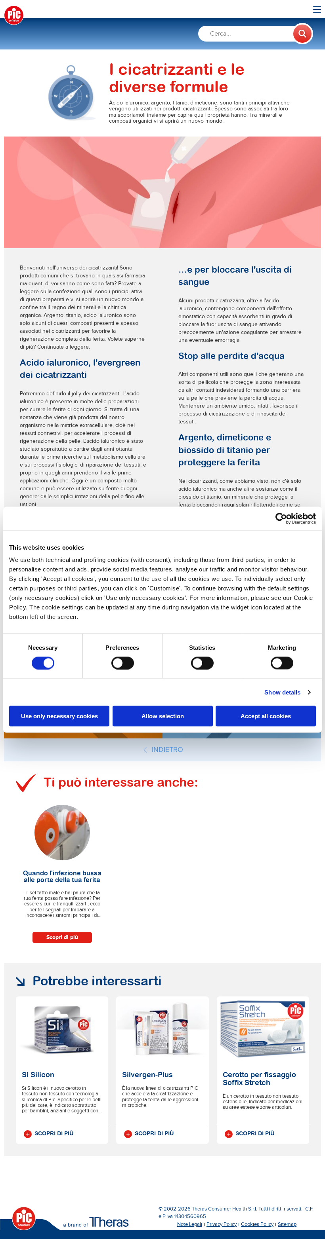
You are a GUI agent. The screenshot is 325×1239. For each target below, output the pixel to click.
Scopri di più (62, 937)
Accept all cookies (266, 716)
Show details (282, 692)
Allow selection (162, 716)
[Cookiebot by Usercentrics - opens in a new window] (281, 518)
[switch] (122, 662)
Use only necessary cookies (59, 716)
